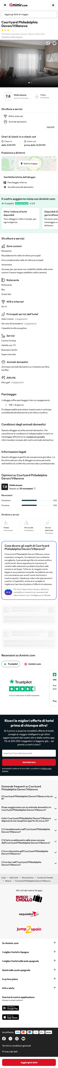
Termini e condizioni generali (16, 1045)
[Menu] (5, 5)
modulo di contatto (35, 436)
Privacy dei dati (10, 1051)
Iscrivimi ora (29, 762)
